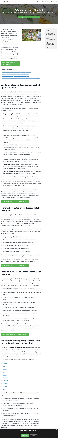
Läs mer (41, 433)
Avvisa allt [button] (33, 435)
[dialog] (29, 433)
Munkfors (5, 380)
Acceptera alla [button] (25, 435)
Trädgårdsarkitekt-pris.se (10, 2)
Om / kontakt (45, 2)
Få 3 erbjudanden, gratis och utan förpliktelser (29, 17)
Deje (4, 389)
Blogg (52, 2)
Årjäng (5, 366)
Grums (5, 369)
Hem (34, 2)
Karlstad (5, 363)
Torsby (5, 386)
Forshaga (5, 383)
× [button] (56, 429)
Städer (38, 2)
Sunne (4, 375)
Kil (3, 372)
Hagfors (5, 377)
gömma (17, 69)
